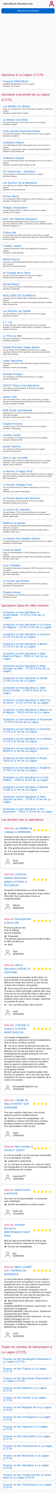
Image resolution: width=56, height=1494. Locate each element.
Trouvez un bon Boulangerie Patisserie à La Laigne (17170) (27, 1360)
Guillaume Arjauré (13, 158)
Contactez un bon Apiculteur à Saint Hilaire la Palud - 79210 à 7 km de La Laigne (25, 656)
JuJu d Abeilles (12, 565)
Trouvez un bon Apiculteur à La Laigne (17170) (26, 1466)
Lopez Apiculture (13, 361)
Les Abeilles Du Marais (16, 106)
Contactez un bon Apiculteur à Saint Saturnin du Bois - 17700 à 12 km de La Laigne (27, 799)
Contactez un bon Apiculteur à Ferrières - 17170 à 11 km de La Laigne (27, 730)
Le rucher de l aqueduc (16, 509)
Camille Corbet (11, 435)
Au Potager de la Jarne (16, 273)
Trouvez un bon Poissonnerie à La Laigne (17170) (27, 1447)
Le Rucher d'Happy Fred (17, 485)
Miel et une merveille (15, 458)
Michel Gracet (11, 259)
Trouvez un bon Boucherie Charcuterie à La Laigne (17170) (27, 1379)
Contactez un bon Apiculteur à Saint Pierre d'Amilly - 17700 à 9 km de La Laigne (24, 690)
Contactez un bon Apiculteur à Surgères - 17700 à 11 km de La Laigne (27, 769)
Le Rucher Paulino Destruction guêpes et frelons (15, 878)
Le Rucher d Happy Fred (17, 471)
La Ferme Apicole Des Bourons (21, 498)
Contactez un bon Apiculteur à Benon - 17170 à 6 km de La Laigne (26, 645)
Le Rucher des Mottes (16, 581)
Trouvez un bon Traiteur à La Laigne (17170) (24, 1370)
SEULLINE (12, 922)
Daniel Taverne (12, 446)
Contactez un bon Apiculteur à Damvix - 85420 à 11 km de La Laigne (26, 749)
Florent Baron (11, 196)
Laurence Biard (12, 550)
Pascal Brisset (22, 919)
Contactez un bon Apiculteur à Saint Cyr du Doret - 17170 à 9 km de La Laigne (27, 701)
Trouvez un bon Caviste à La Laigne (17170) (24, 1399)
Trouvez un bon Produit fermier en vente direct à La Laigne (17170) (27, 1476)
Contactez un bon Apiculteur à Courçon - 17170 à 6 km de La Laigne (27, 635)
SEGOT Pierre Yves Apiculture (21, 385)
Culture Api (9, 232)
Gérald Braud (11, 284)
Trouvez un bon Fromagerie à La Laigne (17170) (27, 1418)
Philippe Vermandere (15, 208)
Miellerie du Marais (14, 523)
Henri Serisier (22, 1146)
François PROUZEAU (15, 81)
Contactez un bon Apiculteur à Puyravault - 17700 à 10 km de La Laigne (27, 720)
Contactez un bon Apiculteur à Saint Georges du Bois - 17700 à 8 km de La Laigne (26, 668)
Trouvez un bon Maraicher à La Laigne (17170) (26, 1457)
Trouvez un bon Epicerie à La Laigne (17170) (25, 1389)
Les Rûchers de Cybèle (17, 311)
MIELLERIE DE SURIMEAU (19, 295)
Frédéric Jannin (12, 246)
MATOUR (12, 1193)
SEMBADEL (24, 832)
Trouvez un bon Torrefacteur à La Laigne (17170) (27, 1486)
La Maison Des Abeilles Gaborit (21, 538)
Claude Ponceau (12, 424)
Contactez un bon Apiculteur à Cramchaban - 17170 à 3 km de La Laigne (24, 615)
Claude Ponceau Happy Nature (21, 347)
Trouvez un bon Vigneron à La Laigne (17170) (25, 1428)
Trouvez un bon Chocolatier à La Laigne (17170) (27, 1437)
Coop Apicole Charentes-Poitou (21, 131)
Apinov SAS (10, 397)
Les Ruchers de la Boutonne (20, 183)
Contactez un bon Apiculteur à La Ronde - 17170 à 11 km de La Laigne (28, 740)
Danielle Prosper (13, 374)
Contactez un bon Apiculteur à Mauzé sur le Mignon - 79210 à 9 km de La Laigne (27, 711)
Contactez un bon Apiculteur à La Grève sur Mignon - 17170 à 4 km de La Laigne (27, 626)
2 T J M (7, 322)
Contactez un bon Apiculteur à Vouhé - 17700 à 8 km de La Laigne (26, 679)
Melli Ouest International (17, 410)
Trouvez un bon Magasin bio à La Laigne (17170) (27, 1408)
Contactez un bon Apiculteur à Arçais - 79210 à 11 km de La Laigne (26, 759)
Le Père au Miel (12, 336)
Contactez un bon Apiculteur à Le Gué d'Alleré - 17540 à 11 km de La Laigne (26, 778)
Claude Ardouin (12, 592)
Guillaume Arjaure (13, 142)
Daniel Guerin (22, 1189)
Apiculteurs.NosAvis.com (18, 3)
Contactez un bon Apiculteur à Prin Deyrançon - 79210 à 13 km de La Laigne (27, 810)
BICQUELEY (11, 885)
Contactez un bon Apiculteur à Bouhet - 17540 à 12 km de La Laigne (26, 788)
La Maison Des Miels (15, 120)
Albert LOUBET (23, 1266)
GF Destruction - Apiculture (19, 171)
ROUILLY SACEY (14, 1150)
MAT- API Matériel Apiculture (20, 219)
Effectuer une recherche (28, 11)
